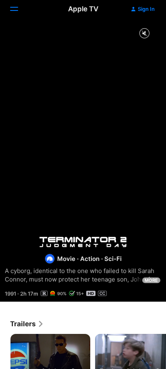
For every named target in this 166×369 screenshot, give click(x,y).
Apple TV (83, 9)
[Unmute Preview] (144, 33)
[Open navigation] (19, 9)
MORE (151, 280)
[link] (27, 323)
